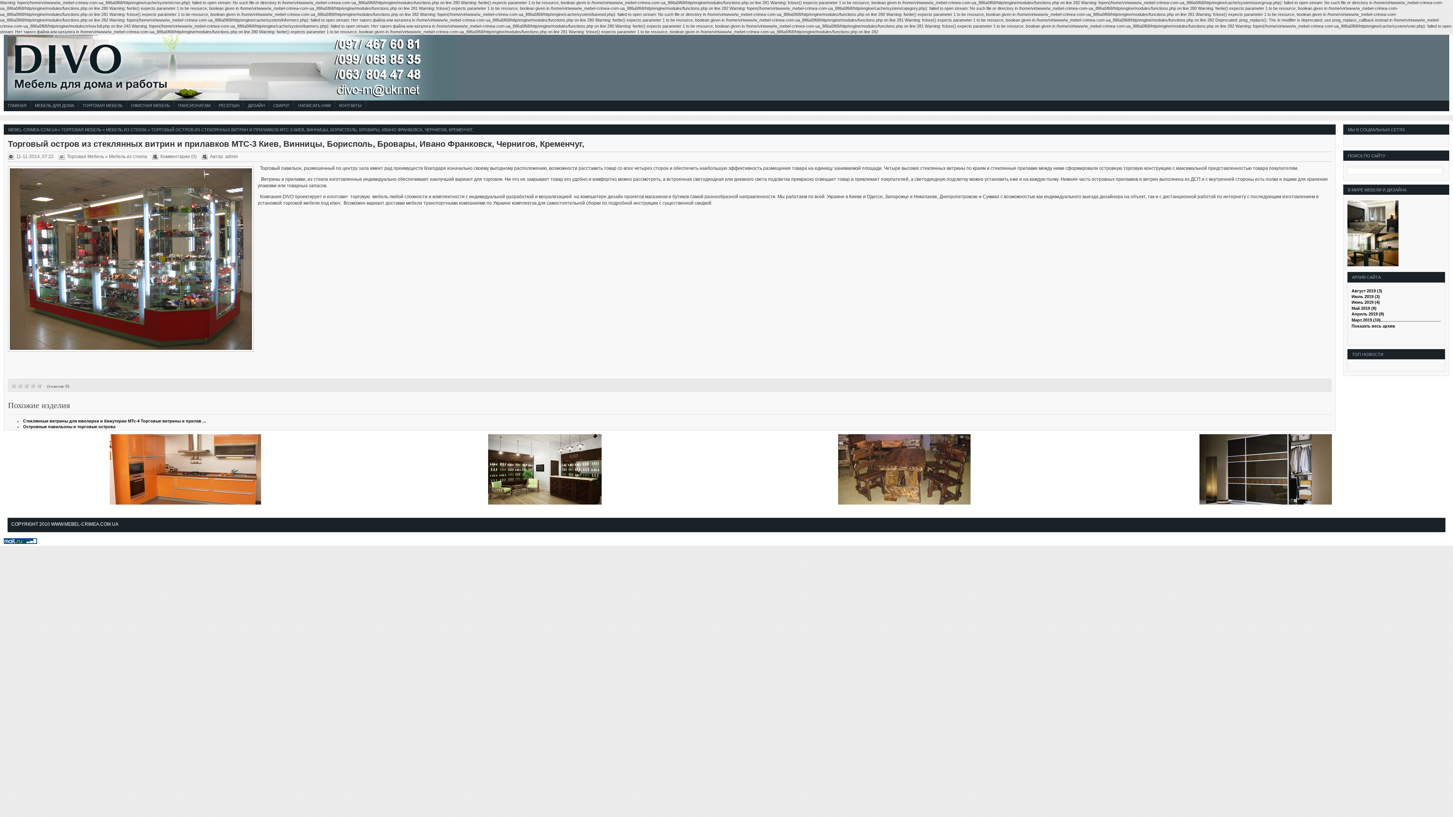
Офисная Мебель (150, 105)
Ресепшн (229, 105)
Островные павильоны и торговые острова (69, 426)
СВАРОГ (281, 105)
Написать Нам (314, 105)
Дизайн (256, 105)
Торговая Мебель (102, 105)
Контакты (350, 105)
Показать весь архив (1373, 326)
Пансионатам (194, 105)
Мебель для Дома (54, 105)
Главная (17, 105)
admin (231, 156)
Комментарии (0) (178, 156)
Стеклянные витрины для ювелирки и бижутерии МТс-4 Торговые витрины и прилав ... (114, 421)
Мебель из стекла (126, 129)
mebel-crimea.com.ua (32, 129)
